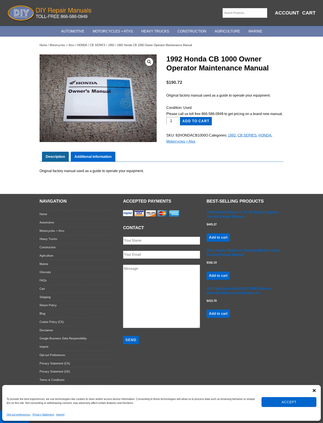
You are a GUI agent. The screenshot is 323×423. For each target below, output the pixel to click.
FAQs (43, 280)
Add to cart (195, 121)
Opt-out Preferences (52, 355)
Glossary (45, 272)
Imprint (60, 414)
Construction (192, 31)
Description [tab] (55, 156)
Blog (42, 313)
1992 (111, 45)
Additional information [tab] (93, 156)
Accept (289, 402)
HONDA (82, 45)
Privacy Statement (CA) (55, 363)
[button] (314, 390)
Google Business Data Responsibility (63, 338)
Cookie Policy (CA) (52, 322)
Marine (255, 31)
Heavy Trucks (155, 31)
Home (43, 45)
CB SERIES (97, 45)
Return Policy (48, 305)
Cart (309, 13)
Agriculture (227, 31)
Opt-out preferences (18, 414)
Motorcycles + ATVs (113, 31)
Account (287, 13)
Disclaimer (46, 330)
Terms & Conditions (52, 380)
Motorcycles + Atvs (62, 45)
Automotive (72, 31)
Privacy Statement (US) (55, 371)
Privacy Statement (43, 414)
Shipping (45, 297)
